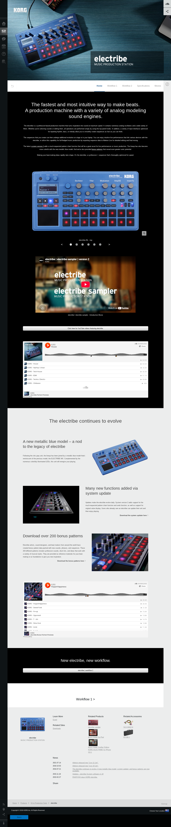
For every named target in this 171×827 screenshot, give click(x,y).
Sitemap (164, 804)
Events (4, 46)
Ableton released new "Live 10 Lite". (85, 766)
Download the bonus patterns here (70, 561)
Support (4, 54)
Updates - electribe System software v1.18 (87, 774)
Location (4, 809)
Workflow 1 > (85, 699)
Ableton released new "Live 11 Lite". (85, 763)
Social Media (4, 814)
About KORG (4, 823)
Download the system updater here (133, 515)
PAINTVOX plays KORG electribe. (85, 777)
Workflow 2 (127, 86)
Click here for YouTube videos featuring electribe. (85, 328)
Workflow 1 (112, 86)
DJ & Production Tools (39, 803)
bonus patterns (97, 149)
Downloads (57, 728)
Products (4, 31)
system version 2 (37, 146)
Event (55, 720)
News (4, 804)
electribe (54, 803)
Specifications (143, 86)
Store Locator (4, 61)
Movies (158, 86)
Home (4, 24)
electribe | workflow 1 (85, 670)
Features (4, 39)
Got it (19, 817)
